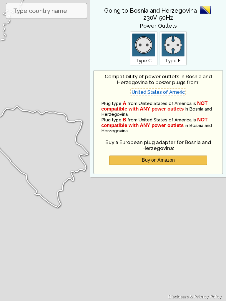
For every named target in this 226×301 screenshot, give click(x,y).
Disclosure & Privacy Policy (195, 296)
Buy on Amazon (158, 160)
